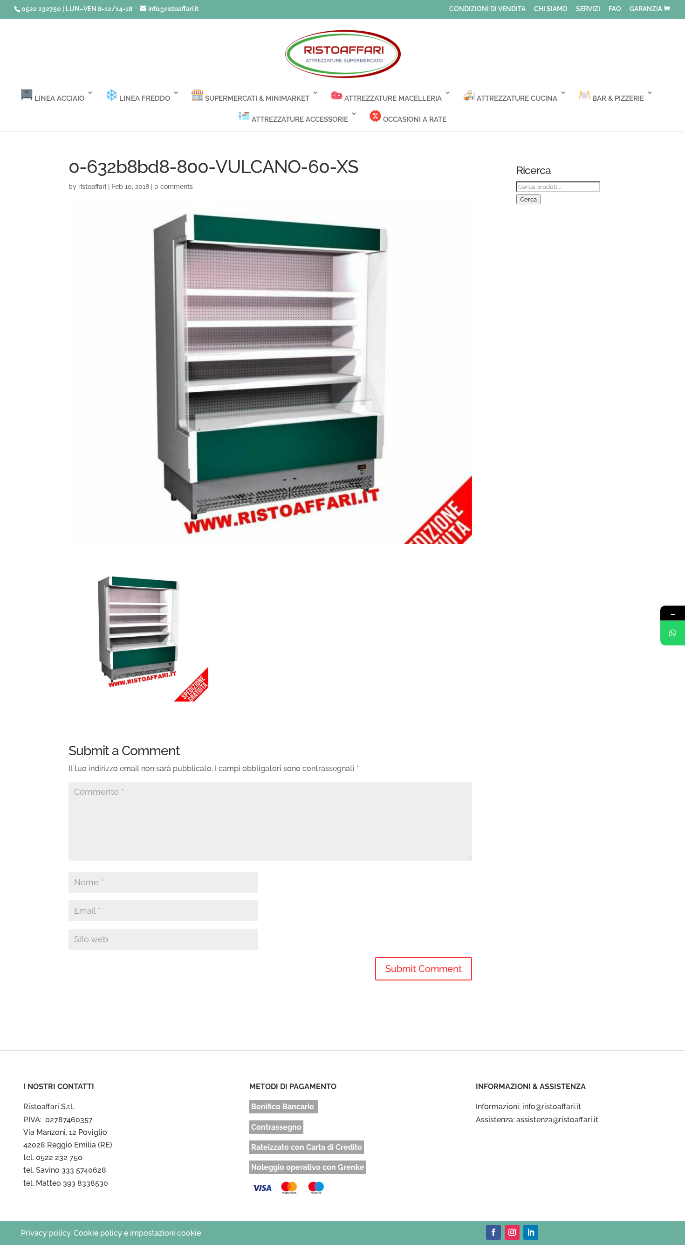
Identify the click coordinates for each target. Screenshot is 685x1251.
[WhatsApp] (672, 633)
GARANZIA (646, 9)
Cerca (528, 199)
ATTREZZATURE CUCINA (516, 98)
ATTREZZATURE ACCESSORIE (299, 119)
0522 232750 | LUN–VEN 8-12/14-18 (76, 9)
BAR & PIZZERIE (617, 98)
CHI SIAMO (551, 9)
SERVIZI (588, 9)
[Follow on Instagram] (512, 1232)
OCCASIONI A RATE (413, 119)
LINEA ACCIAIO (58, 98)
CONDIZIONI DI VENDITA (487, 9)
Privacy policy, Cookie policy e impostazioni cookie (111, 1233)
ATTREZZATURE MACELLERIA (392, 98)
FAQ (615, 9)
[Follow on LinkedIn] (530, 1232)
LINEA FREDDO (143, 98)
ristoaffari (92, 186)
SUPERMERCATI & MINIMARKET (256, 98)
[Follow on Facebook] (493, 1232)
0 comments (173, 186)
